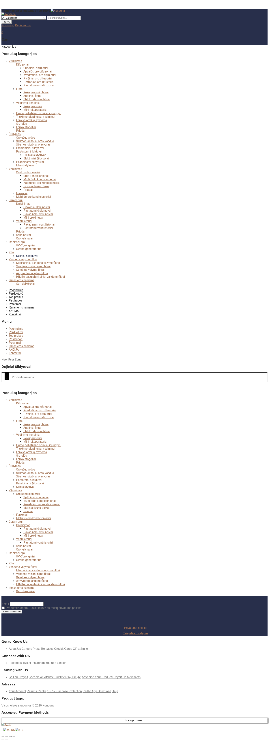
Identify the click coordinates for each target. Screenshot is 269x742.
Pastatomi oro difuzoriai (38, 85)
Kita (11, 252)
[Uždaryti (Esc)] (2, 736)
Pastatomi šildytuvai (29, 151)
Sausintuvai (23, 235)
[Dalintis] (6, 736)
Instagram (38, 662)
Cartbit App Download (97, 691)
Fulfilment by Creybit (68, 677)
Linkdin (61, 662)
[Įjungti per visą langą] (10, 736)
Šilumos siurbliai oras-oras (33, 144)
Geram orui (16, 200)
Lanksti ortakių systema (31, 120)
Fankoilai (21, 193)
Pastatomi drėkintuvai (37, 210)
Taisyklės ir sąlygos (135, 633)
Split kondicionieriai (35, 176)
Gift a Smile (80, 648)
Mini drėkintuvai (33, 217)
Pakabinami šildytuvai (30, 162)
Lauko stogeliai (26, 127)
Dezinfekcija (17, 242)
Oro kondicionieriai (28, 172)
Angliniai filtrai (32, 96)
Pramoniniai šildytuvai (30, 148)
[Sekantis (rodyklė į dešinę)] (6, 739)
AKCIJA (14, 311)
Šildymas (15, 134)
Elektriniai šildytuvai (36, 158)
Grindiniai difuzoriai (35, 68)
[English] (9, 730)
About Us (15, 648)
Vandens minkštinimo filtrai (33, 266)
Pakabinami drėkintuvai (38, 214)
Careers (27, 648)
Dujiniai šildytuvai (27, 256)
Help (115, 691)
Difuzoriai (22, 64)
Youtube (50, 662)
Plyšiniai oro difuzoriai (37, 78)
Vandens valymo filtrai (23, 259)
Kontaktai (15, 314)
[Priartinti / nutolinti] (13, 736)
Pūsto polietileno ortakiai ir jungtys (38, 113)
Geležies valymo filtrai (30, 269)
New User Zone (11, 359)
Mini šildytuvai (25, 165)
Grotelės (21, 123)
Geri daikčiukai (25, 283)
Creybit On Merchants (126, 677)
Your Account (17, 691)
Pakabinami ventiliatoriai (39, 224)
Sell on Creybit (18, 677)
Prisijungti (7, 25)
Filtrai (19, 89)
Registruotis (23, 25)
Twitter (27, 662)
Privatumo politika (135, 627)
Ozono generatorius (28, 249)
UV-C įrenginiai (25, 245)
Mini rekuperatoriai (35, 109)
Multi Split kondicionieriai (39, 179)
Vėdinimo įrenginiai (28, 103)
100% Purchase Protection (64, 691)
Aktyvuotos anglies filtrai (32, 273)
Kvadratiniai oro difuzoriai (39, 75)
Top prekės (16, 297)
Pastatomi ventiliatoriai (38, 228)
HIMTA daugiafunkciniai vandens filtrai (40, 276)
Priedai (20, 130)
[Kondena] (58, 10)
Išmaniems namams (21, 280)
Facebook (15, 662)
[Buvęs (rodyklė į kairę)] (2, 739)
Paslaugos (16, 300)
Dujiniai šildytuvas (34, 155)
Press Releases (43, 648)
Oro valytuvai (24, 238)
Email (5, 603)
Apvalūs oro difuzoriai (37, 71)
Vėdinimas (15, 61)
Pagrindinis (16, 290)
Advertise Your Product (97, 677)
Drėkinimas (23, 203)
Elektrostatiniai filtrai (36, 99)
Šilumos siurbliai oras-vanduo (35, 141)
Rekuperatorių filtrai (35, 92)
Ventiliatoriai (24, 221)
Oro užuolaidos (25, 137)
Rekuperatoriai (32, 106)
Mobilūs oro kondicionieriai (33, 196)
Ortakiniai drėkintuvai (36, 207)
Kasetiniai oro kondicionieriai (41, 183)
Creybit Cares (63, 648)
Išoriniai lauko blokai (36, 186)
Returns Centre (36, 691)
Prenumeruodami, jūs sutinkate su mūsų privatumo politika (43, 607)
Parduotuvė (16, 293)
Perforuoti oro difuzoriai (38, 82)
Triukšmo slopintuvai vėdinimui (35, 116)
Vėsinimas (15, 169)
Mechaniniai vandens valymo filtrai (38, 263)
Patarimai (15, 304)
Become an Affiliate (42, 677)
